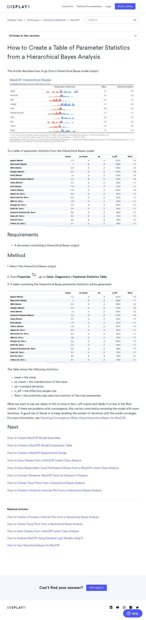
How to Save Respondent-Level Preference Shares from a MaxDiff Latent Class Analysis (63, 468)
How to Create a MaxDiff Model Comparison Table (39, 445)
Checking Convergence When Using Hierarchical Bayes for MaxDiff (82, 418)
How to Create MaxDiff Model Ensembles (34, 438)
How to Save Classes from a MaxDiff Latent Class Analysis (44, 460)
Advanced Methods (55, 20)
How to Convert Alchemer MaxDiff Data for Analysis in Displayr (47, 475)
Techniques (33, 20)
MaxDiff (74, 20)
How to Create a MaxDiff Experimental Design (37, 453)
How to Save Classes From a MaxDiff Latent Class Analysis (43, 531)
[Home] (18, 7)
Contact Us (67, 7)
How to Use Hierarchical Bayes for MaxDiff (33, 545)
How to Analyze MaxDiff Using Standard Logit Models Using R (45, 538)
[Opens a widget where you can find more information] (132, 613)
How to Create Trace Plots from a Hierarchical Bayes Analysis (46, 483)
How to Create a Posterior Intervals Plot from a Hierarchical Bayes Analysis (54, 490)
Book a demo (125, 6)
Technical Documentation (89, 7)
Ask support (96, 587)
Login (108, 7)
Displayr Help (14, 20)
